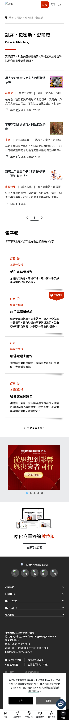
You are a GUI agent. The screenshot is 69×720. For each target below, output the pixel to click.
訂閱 (44, 4)
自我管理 (10, 186)
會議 (7, 140)
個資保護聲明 (32, 672)
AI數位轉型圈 (11, 664)
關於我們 (9, 672)
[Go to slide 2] (31, 493)
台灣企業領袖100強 (37, 664)
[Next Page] (42, 217)
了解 (20, 701)
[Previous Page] (27, 217)
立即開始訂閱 (34, 547)
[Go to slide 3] (34, 493)
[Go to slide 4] (38, 493)
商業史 (9, 93)
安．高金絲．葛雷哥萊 (50, 186)
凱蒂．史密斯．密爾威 (50, 93)
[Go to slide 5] (42, 493)
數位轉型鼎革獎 (36, 659)
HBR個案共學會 (13, 659)
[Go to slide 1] (27, 493)
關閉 (48, 701)
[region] (34, 467)
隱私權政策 (33, 691)
